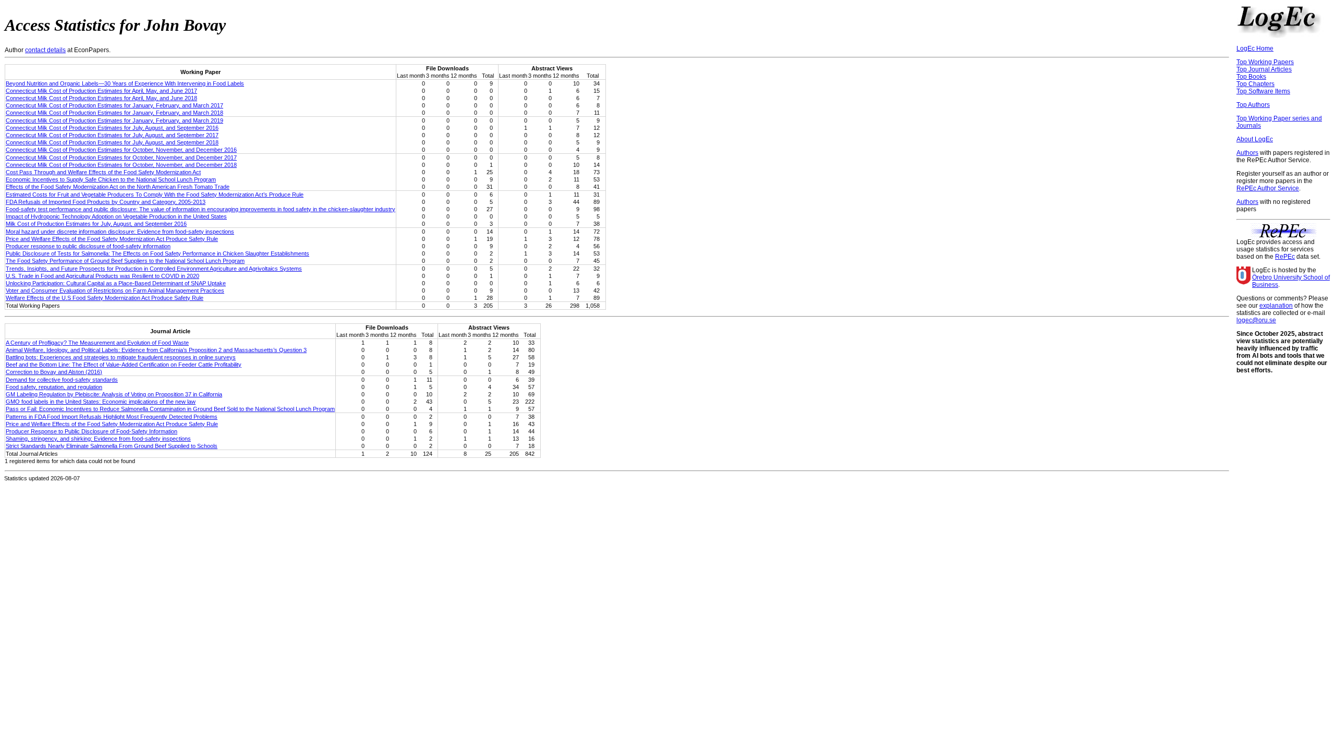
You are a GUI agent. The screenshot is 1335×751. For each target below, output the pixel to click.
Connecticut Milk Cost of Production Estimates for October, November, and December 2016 (121, 150)
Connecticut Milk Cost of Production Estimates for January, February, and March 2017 (114, 105)
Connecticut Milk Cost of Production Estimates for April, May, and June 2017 (101, 91)
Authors (1247, 152)
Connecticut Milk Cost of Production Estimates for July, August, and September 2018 (112, 142)
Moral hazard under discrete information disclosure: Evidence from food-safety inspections (120, 231)
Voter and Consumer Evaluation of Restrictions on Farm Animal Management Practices (115, 290)
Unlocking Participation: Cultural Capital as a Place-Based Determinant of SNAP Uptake (116, 283)
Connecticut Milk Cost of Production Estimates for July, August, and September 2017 (112, 135)
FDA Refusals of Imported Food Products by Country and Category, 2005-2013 (105, 202)
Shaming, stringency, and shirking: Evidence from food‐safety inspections (98, 438)
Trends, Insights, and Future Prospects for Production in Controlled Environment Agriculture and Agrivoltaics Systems (154, 268)
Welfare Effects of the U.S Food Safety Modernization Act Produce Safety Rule (104, 298)
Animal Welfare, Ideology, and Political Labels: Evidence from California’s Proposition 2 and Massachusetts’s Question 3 (156, 350)
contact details (45, 50)
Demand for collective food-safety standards (62, 380)
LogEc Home (1254, 48)
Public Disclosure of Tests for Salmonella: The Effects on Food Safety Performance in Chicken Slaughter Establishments (157, 253)
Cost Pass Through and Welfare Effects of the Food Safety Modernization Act (103, 172)
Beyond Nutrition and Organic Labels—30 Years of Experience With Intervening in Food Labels (125, 83)
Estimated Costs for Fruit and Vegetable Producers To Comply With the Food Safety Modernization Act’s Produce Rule (155, 194)
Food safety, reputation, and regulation (54, 387)
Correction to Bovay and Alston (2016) (54, 372)
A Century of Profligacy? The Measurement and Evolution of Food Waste (97, 343)
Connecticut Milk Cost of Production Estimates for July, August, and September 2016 (112, 128)
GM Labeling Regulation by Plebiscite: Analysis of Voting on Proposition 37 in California (114, 394)
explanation (1276, 305)
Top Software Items (1263, 91)
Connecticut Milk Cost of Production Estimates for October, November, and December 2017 (121, 157)
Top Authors (1253, 104)
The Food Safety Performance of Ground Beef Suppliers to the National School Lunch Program (125, 261)
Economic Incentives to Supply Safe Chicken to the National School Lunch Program (111, 179)
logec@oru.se (1256, 320)
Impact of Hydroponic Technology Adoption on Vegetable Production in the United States (116, 216)
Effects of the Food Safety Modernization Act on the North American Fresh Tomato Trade (117, 187)
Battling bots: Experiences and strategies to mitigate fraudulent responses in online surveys (121, 357)
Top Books (1251, 76)
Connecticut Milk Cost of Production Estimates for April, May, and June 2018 (101, 98)
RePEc (1285, 256)
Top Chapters (1255, 84)
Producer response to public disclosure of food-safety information (88, 246)
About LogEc (1254, 139)
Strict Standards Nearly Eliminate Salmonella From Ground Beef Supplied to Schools (111, 446)
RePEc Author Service (1267, 188)
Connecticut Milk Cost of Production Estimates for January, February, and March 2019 (114, 120)
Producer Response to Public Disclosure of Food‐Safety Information (91, 431)
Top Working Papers (1265, 62)
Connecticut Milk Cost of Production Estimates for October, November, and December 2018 (121, 165)
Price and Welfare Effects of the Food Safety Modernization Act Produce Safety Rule (112, 239)
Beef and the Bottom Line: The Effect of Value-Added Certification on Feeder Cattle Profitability (123, 364)
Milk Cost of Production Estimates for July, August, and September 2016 (96, 224)
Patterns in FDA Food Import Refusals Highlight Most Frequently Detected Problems (111, 417)
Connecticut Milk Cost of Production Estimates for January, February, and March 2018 (114, 113)
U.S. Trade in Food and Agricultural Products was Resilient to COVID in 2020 (102, 276)
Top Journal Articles (1264, 69)
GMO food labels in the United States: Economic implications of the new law (101, 401)
